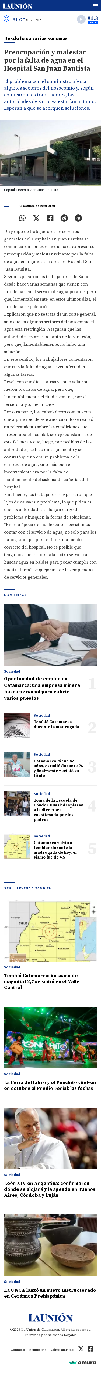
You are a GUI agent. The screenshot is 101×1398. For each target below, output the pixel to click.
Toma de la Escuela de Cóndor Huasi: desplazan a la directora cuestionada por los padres (58, 810)
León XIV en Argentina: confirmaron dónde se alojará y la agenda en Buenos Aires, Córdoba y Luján (49, 1189)
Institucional (38, 1350)
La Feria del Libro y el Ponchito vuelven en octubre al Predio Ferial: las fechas (50, 1085)
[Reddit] (64, 218)
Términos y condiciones (44, 1335)
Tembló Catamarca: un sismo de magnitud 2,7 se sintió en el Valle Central (41, 982)
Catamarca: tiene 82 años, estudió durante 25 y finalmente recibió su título (58, 768)
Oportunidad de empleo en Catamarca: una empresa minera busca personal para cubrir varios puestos (42, 688)
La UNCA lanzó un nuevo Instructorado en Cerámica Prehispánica (50, 1293)
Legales (70, 1335)
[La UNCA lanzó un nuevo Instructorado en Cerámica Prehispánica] (50, 1245)
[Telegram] (78, 218)
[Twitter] (36, 218)
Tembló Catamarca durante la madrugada (56, 724)
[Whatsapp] (22, 218)
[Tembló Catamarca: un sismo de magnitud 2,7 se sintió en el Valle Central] (50, 931)
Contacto (18, 1350)
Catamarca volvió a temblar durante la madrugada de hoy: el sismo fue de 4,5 (55, 850)
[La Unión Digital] (17, 6)
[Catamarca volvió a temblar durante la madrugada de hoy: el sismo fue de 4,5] (17, 846)
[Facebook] (50, 218)
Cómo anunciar (62, 1350)
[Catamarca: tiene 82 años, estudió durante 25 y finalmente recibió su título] (17, 764)
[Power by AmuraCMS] (82, 1362)
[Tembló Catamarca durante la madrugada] (17, 725)
